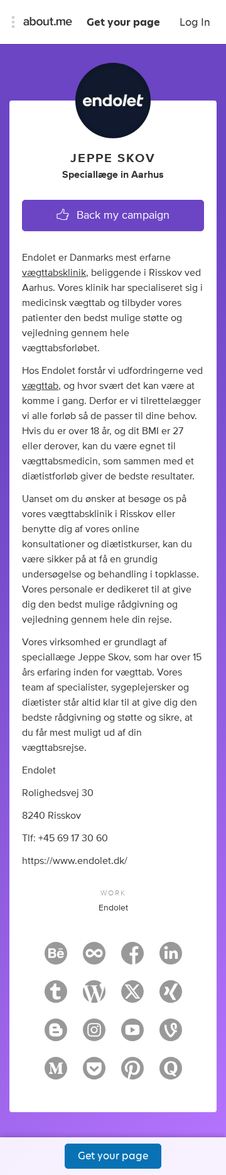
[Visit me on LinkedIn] (170, 958)
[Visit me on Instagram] (94, 1035)
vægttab (40, 386)
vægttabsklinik (54, 273)
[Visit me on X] (132, 997)
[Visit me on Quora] (170, 1073)
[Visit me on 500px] (94, 958)
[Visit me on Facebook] (132, 958)
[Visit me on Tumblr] (56, 997)
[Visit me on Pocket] (94, 1073)
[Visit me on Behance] (56, 958)
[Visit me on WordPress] (94, 997)
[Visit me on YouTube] (132, 1035)
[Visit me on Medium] (56, 1073)
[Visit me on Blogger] (56, 1035)
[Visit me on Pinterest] (132, 1073)
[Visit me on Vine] (170, 1035)
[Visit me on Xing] (170, 997)
